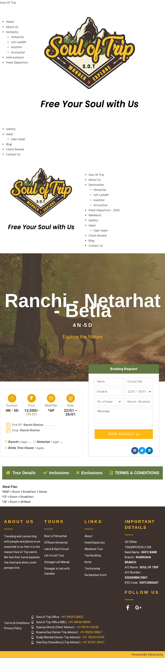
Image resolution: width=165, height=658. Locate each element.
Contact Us (13, 154)
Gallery (10, 129)
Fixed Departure (17, 62)
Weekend (95, 215)
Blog (9, 144)
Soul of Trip (96, 175)
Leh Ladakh (18, 42)
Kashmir (16, 47)
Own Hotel (18, 139)
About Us (12, 27)
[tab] (20, 472)
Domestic (12, 32)
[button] (15, 13)
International (15, 57)
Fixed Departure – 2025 (104, 210)
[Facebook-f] (128, 607)
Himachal (17, 37)
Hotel (9, 134)
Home (10, 22)
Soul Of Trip (8, 2)
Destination (96, 185)
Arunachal (18, 52)
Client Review (15, 149)
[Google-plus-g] (138, 607)
